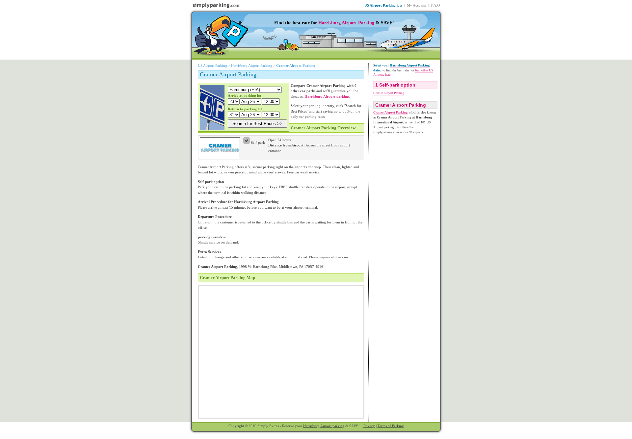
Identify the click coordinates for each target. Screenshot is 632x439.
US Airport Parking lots (383, 5)
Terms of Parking (391, 426)
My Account (416, 5)
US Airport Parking (212, 65)
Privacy (369, 426)
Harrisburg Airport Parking (346, 22)
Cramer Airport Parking (388, 93)
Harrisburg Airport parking (323, 426)
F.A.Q (435, 5)
